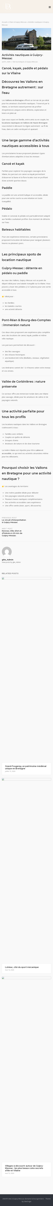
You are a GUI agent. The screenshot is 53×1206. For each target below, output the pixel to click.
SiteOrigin (27, 1201)
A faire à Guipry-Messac (17, 22)
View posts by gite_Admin (11, 562)
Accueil (4, 22)
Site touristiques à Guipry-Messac (25, 62)
